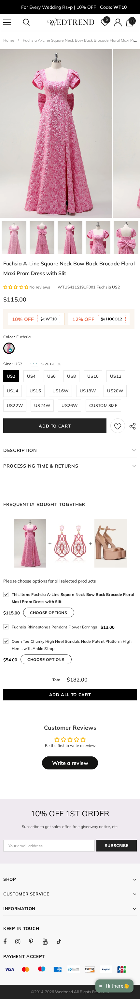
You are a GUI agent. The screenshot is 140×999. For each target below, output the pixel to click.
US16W (60, 390)
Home (8, 40)
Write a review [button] (70, 763)
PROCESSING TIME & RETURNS (40, 466)
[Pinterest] (35, 941)
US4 (31, 376)
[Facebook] (9, 941)
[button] (16, 287)
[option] (56, 133)
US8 (71, 376)
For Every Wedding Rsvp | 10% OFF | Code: (74, 7)
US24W (42, 405)
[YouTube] (48, 941)
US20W (115, 390)
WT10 (51, 319)
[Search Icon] (32, 22)
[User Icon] (118, 22)
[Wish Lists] (117, 425)
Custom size (103, 405)
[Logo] (70, 22)
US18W (88, 390)
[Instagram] (21, 941)
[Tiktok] (62, 941)
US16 (35, 390)
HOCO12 (113, 319)
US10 (93, 376)
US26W (69, 405)
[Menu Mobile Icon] (7, 22)
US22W (15, 405)
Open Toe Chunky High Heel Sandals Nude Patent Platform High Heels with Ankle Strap (72, 645)
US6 (51, 376)
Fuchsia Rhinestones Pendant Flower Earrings (54, 627)
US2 (11, 376)
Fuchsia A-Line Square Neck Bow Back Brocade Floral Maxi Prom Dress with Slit (73, 598)
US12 (115, 376)
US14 (12, 390)
